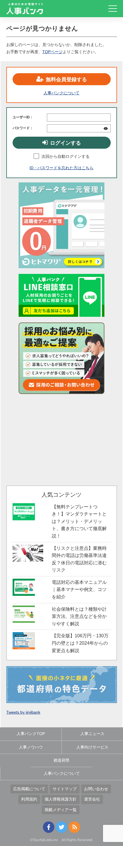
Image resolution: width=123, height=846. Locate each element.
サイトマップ (65, 789)
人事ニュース (92, 733)
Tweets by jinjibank (23, 712)
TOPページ (52, 51)
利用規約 (29, 799)
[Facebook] (48, 827)
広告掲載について (29, 789)
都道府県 (61, 760)
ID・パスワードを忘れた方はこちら (61, 168)
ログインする (65, 143)
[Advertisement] (61, 440)
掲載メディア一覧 (61, 809)
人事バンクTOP (31, 733)
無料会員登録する (66, 79)
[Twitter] (61, 827)
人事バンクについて (61, 93)
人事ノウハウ (31, 747)
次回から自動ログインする (65, 156)
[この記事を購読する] (74, 827)
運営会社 (92, 799)
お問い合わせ (96, 789)
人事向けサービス (92, 747)
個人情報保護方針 (61, 799)
